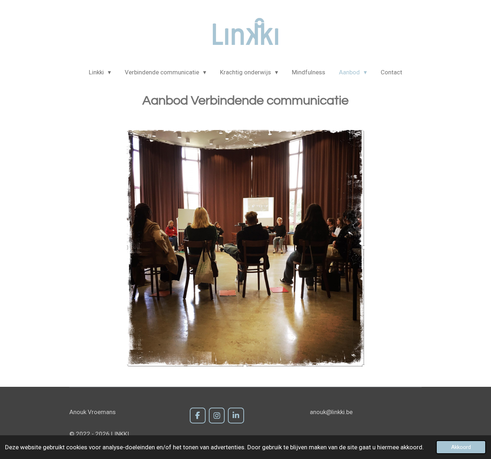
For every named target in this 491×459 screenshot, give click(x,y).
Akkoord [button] (461, 447)
